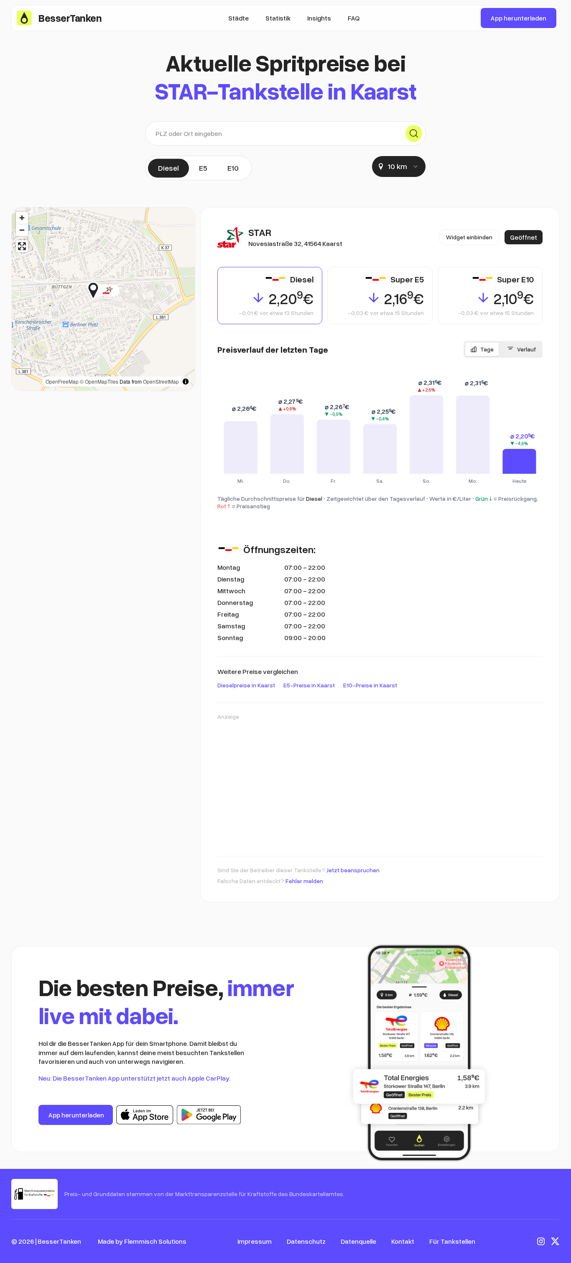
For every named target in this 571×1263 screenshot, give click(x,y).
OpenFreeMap (62, 381)
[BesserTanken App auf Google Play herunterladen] (209, 1115)
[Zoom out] (22, 230)
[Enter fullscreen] (22, 246)
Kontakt (402, 1241)
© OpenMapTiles (99, 381)
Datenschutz (306, 1241)
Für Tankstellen (452, 1241)
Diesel (168, 167)
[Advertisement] (380, 784)
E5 (203, 167)
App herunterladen (518, 18)
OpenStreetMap (161, 381)
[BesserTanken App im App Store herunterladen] (144, 1115)
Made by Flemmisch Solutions (142, 1241)
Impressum (254, 1241)
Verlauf (526, 349)
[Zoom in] (22, 218)
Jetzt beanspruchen (353, 870)
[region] (103, 299)
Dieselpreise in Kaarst (246, 685)
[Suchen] (413, 133)
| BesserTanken (58, 1241)
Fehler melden (304, 880)
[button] (119, 290)
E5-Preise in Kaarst (309, 685)
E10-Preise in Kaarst (370, 685)
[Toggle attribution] (186, 382)
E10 (233, 167)
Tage (487, 349)
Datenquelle (358, 1241)
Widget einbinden (469, 237)
